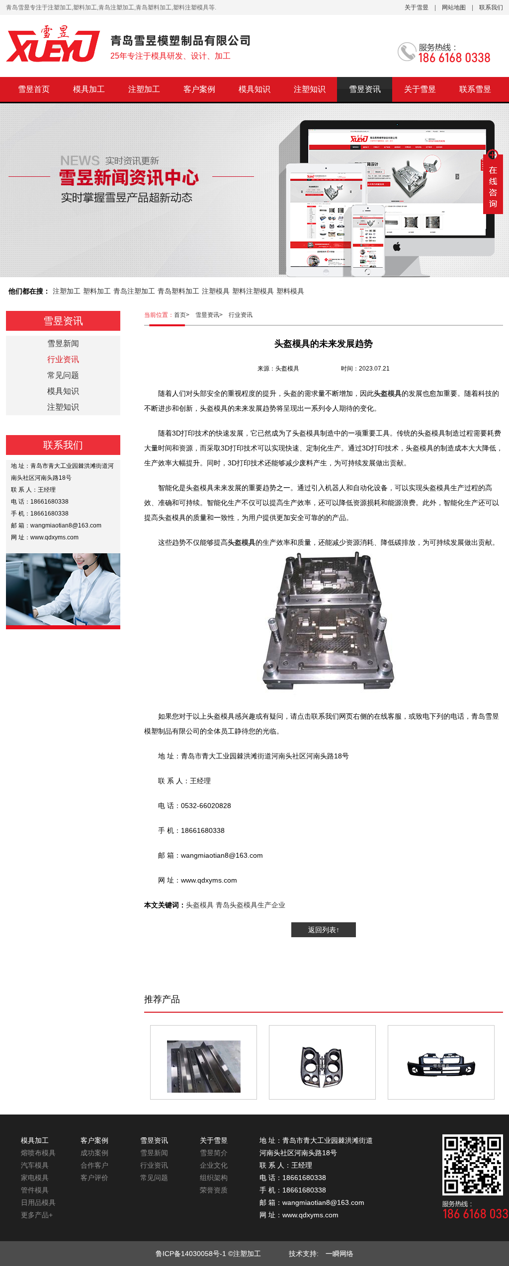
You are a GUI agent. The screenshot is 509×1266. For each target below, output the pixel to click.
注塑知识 (310, 89)
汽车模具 (35, 1165)
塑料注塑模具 (253, 291)
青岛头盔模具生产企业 (250, 905)
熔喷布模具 (38, 1153)
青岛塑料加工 (178, 291)
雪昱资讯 (365, 89)
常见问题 (63, 375)
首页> (184, 314)
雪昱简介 (214, 1153)
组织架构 (214, 1178)
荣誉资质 (214, 1190)
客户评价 (94, 1178)
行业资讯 (241, 314)
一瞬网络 (336, 1254)
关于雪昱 (416, 7)
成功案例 (94, 1153)
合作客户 (94, 1165)
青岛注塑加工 (134, 291)
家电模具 (35, 1178)
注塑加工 (144, 89)
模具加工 (89, 89)
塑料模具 (290, 291)
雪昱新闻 (63, 343)
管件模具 (35, 1190)
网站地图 (454, 7)
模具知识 (254, 89)
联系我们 (491, 7)
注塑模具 (216, 291)
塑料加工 (97, 291)
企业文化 (214, 1165)
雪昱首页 (34, 89)
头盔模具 (200, 905)
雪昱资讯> (212, 314)
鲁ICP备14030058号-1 (191, 1254)
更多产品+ (37, 1215)
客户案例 (199, 89)
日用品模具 (38, 1202)
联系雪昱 (475, 89)
